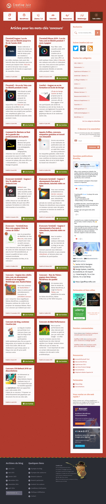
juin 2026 (11, 469)
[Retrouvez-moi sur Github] (83, 48)
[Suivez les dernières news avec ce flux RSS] (90, 48)
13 (6, 46)
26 (39, 189)
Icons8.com (63, 479)
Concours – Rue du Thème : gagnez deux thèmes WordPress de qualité (50, 277)
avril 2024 (11, 488)
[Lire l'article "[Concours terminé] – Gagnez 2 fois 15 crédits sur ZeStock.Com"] (11, 191)
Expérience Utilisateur (82, 71)
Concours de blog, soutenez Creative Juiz (17, 323)
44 (6, 91)
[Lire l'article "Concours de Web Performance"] (44, 330)
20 (6, 285)
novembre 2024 (13, 484)
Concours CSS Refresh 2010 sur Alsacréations (19, 369)
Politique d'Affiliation (38, 492)
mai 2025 (11, 473)
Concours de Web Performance (52, 322)
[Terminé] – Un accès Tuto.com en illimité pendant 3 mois (18, 86)
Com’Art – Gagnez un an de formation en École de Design (51, 86)
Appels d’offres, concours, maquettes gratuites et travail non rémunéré (51, 134)
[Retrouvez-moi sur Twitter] (75, 48)
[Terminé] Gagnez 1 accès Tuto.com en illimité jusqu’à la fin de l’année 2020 (18, 40)
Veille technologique (81, 113)
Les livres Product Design (83, 367)
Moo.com (20, 239)
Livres (77, 84)
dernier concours (57, 194)
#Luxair (85, 194)
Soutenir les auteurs (37, 484)
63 (39, 282)
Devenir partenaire (37, 480)
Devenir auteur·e (36, 476)
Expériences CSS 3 (80, 364)
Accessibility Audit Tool (82, 359)
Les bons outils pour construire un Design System (85, 339)
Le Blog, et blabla (80, 80)
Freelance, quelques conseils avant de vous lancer (86, 334)
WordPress (78, 117)
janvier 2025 (12, 476)
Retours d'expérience (82, 100)
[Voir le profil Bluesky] (97, 165)
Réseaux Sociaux (80, 92)
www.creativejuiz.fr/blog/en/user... (84, 185)
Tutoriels (78, 104)
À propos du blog (36, 469)
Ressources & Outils (82, 96)
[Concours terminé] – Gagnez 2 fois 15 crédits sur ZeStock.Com (18, 181)
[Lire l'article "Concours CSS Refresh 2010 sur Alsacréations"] (11, 379)
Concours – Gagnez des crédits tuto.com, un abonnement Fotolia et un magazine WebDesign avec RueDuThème (18, 278)
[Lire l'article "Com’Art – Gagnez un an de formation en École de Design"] (44, 96)
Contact (33, 496)
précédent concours (24, 297)
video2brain (43, 254)
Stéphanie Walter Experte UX (84, 372)
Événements (79, 67)
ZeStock (20, 187)
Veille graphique (80, 109)
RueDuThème (24, 288)
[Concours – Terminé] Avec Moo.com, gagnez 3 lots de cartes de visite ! (17, 228)
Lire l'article (29, 78)
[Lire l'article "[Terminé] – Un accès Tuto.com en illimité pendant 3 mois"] (11, 96)
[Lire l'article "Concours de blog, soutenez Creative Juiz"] (11, 332)
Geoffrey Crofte (78, 339)
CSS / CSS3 (78, 63)
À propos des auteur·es (38, 473)
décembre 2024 (13, 480)
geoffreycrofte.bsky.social (82, 255)
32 (39, 236)
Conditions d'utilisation (38, 488)
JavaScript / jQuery (81, 75)
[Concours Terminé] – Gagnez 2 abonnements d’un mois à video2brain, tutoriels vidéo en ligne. (52, 229)
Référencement (80, 88)
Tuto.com (27, 65)
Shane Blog (78, 384)
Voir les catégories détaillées (91, 121)
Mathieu (58, 481)
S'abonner (93, 147)
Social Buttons (79, 370)
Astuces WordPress (81, 362)
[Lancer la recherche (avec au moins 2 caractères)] (97, 33)
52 (6, 233)
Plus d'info (65, 477)
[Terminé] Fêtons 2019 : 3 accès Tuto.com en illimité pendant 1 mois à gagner (52, 40)
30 (39, 46)
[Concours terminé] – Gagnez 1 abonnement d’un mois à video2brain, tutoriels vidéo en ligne (52, 182)
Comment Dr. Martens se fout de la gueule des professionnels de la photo (18, 134)
